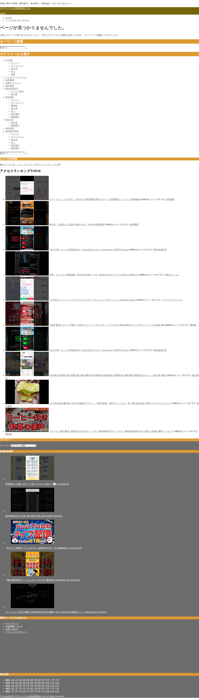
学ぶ (13, 71)
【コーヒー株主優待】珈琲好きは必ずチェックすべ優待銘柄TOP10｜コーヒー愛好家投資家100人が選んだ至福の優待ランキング (111, 431)
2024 (7, 685)
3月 (20, 680)
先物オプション (13, 83)
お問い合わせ (11, 629)
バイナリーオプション (16, 77)
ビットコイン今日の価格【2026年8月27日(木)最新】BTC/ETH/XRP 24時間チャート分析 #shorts (55, 612)
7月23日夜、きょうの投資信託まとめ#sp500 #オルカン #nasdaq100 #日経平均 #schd (88, 350)
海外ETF (9, 120)
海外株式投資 (11, 131)
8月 (39, 680)
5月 (27, 680)
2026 (7, 680)
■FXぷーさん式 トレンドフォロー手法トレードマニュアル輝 (30, 164)
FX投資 (9, 60)
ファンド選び (17, 91)
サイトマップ (11, 623)
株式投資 (9, 97)
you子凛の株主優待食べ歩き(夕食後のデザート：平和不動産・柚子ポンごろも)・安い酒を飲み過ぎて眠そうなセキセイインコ (110, 403)
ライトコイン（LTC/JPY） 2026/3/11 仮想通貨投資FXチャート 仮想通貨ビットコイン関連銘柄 (94, 199)
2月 (16, 680)
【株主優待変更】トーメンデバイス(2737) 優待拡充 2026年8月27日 (42, 580)
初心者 (14, 69)
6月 (31, 680)
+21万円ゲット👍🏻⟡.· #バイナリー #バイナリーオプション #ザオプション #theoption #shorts (92, 300)
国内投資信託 (11, 88)
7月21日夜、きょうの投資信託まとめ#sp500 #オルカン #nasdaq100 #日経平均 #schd (88, 250)
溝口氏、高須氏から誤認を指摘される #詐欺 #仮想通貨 (76, 224)
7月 (35, 680)
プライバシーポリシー (16, 632)
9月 (43, 683)
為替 (13, 74)
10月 (47, 683)
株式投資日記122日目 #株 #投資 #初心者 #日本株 (33, 516)
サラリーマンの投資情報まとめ (15, 8)
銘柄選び (15, 117)
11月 (52, 683)
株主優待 (15, 114)
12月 (57, 683)
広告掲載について (14, 626)
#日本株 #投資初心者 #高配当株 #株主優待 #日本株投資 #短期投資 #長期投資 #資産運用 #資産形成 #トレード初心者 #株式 (107, 375)
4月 (24, 680)
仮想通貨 (9, 80)
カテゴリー (5, 445)
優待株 (14, 105)
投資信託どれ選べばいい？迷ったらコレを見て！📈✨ (37, 484)
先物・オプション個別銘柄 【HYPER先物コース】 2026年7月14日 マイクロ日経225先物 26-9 (93, 275)
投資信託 (15, 145)
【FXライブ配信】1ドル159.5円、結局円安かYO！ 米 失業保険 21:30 (43, 548)
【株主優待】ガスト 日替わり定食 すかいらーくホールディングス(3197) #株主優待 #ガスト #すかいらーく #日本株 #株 (106, 325)
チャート (15, 63)
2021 (7, 691)
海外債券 (9, 128)
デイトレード (17, 66)
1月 (12, 680)
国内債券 (9, 86)
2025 (7, 683)
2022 (7, 688)
